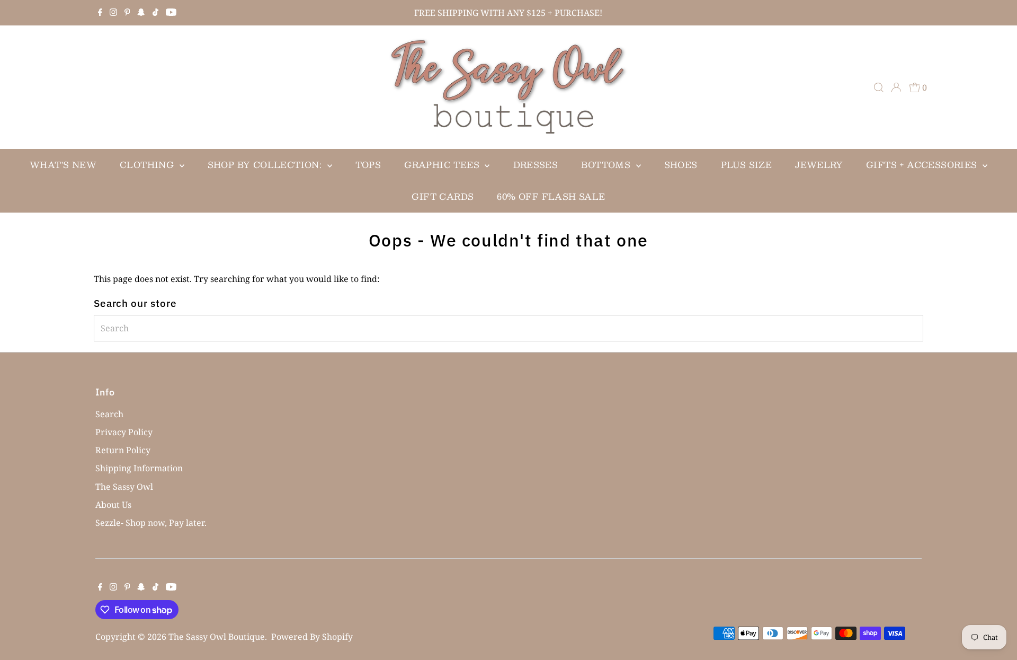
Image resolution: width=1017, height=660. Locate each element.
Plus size (746, 164)
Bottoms (607, 164)
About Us (113, 505)
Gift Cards (443, 196)
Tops (368, 164)
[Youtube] (171, 12)
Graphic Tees (443, 164)
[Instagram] (113, 12)
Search (109, 414)
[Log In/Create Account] (896, 87)
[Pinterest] (127, 12)
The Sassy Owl (124, 486)
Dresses (535, 164)
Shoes (681, 164)
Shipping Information (139, 468)
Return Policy (122, 450)
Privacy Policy (124, 432)
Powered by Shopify (312, 637)
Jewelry (819, 164)
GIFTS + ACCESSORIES (923, 164)
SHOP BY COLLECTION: (266, 164)
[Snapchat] (141, 12)
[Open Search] (879, 87)
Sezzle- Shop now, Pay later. (151, 523)
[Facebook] (100, 12)
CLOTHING (148, 164)
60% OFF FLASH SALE (551, 196)
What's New (63, 164)
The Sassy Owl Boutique (216, 637)
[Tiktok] (155, 12)
